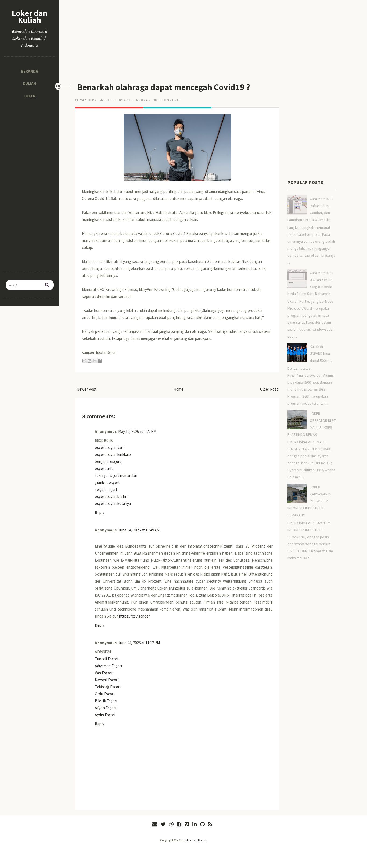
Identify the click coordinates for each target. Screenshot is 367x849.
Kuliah (29, 83)
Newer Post (87, 389)
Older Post (269, 389)
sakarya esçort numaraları (116, 475)
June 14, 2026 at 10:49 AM (139, 530)
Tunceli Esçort (107, 658)
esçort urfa (104, 468)
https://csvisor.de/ (134, 616)
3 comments (170, 100)
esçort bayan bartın (111, 496)
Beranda (29, 71)
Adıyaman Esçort (109, 665)
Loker (29, 95)
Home (179, 389)
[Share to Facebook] (99, 360)
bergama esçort (108, 461)
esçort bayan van (109, 447)
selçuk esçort (106, 489)
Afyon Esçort (106, 707)
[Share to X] (94, 360)
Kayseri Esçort (107, 679)
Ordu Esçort (105, 693)
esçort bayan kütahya (113, 503)
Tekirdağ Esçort (108, 686)
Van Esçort (104, 672)
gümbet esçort (107, 482)
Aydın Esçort (105, 714)
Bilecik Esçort (106, 700)
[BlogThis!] (89, 360)
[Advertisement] (29, 182)
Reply (99, 512)
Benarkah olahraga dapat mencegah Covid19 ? (163, 87)
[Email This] (84, 360)
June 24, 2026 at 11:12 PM (139, 642)
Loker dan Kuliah (29, 16)
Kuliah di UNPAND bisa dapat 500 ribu (321, 353)
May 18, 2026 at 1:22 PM (137, 431)
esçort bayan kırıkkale (113, 454)
